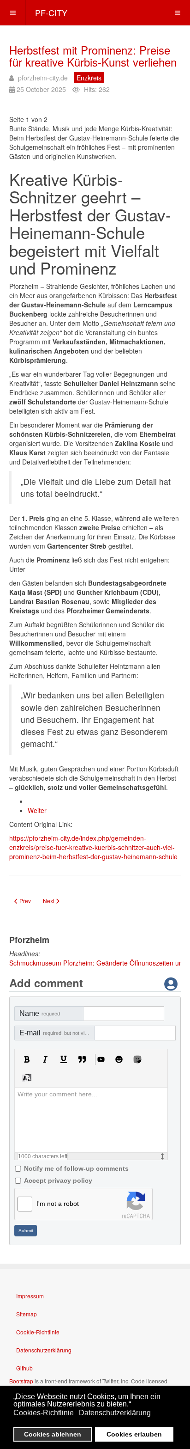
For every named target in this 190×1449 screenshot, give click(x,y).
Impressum (30, 1296)
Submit (25, 1230)
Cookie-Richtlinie (37, 1332)
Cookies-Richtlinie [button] (43, 1413)
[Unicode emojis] (137, 1059)
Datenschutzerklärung (43, 1350)
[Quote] (82, 1059)
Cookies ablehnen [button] (52, 1434)
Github (24, 1368)
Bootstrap (21, 1381)
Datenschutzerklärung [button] (115, 1413)
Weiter (37, 810)
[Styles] (26, 1077)
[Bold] (26, 1059)
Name (39, 1013)
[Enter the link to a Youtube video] (100, 1059)
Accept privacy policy (58, 1180)
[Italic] (45, 1059)
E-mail (57, 1033)
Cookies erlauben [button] (134, 1434)
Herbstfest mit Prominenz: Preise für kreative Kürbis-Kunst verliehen (93, 56)
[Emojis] (119, 1059)
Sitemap (26, 1314)
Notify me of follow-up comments (76, 1168)
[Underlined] (63, 1059)
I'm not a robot (57, 1203)
